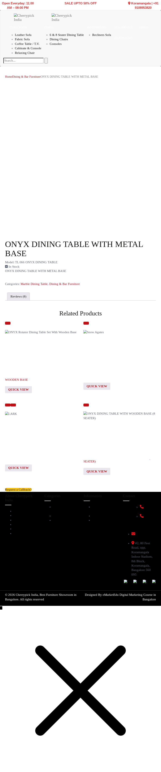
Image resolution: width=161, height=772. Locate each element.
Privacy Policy (102, 520)
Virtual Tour (22, 515)
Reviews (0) (18, 296)
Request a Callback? (18, 489)
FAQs (96, 516)
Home (8, 76)
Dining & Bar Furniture (26, 76)
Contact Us (21, 533)
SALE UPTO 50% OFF (81, 3)
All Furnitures (62, 520)
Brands (18, 524)
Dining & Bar (62, 516)
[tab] (18, 296)
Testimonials (22, 520)
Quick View (18, 389)
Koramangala (141, 3)
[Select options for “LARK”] (7, 405)
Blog (16, 528)
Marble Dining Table (34, 284)
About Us (19, 511)
